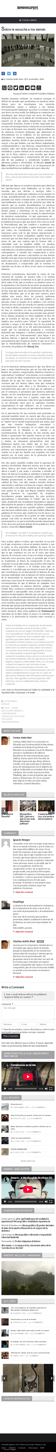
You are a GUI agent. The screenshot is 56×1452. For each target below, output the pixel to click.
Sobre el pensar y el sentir (22, 692)
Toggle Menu (29, 20)
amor (14, 708)
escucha (19, 716)
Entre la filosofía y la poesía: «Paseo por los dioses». (31, 1115)
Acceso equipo (10, 1449)
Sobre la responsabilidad (20, 1138)
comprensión (8, 713)
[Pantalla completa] (50, 1088)
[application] (28, 1076)
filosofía (6, 719)
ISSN (42, 1448)
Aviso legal (32, 1448)
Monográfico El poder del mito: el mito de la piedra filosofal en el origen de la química (27, 1228)
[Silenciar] (46, 1088)
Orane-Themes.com (37, 1445)
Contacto (22, 1448)
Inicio (3, 1448)
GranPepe (18, 901)
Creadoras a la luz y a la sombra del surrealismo (46, 816)
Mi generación (16, 1104)
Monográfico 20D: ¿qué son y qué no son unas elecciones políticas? (27, 819)
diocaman (6, 1245)
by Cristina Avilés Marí (13, 79)
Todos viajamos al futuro (27, 1241)
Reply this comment (24, 892)
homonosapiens (10, 722)
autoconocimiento (12, 711)
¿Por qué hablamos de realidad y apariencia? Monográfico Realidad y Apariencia (25, 1220)
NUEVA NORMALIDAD (19, 1149)
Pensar (5, 704)
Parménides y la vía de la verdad (23, 1319)
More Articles (28, 1161)
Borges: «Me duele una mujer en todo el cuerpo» (30, 1330)
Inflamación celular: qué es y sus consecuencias (30, 1353)
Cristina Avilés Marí (22, 737)
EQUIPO (12, 1448)
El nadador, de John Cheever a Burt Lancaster (28, 1342)
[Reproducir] (5, 1088)
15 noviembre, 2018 (35, 79)
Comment (7, 1004)
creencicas (7, 716)
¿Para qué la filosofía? (7, 815)
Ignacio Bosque (21, 840)
